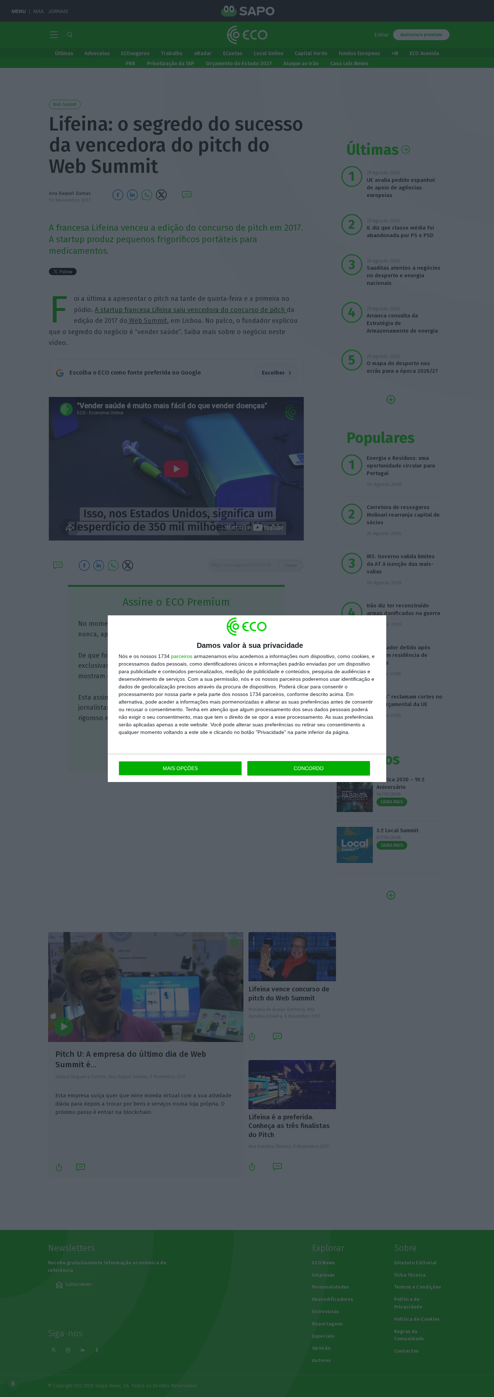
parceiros (181, 656)
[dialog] (247, 698)
